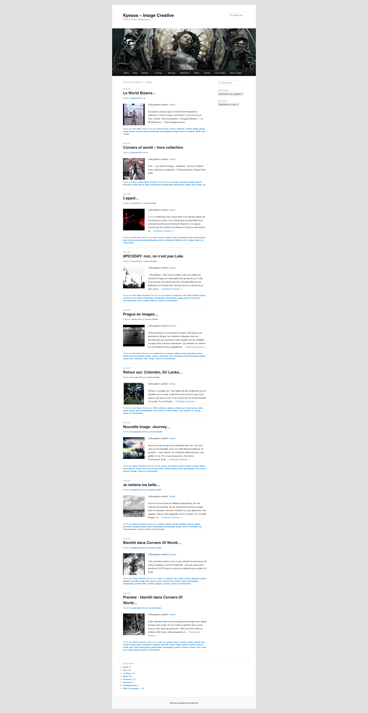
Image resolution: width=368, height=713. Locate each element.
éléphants (196, 578)
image (125, 131)
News (139, 128)
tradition (177, 240)
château (168, 524)
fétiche (202, 466)
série (171, 356)
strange (192, 647)
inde (188, 408)
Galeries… (145, 72)
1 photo (171, 104)
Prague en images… (140, 314)
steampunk (178, 356)
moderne (200, 644)
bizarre (176, 642)
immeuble (191, 353)
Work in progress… (131, 688)
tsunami (187, 410)
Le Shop (140, 182)
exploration (182, 237)
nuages (197, 524)
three (198, 647)
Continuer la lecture (164, 230)
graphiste (127, 581)
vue (204, 184)
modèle (167, 468)
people (132, 410)
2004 (155, 408)
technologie (168, 240)
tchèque (202, 356)
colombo (177, 408)
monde (126, 410)
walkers (153, 300)
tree (124, 649)
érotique (188, 466)
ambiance (162, 408)
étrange (132, 644)
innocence (146, 468)
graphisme (147, 644)
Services (171, 72)
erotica (181, 466)
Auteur (196, 72)
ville (203, 131)
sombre (177, 647)
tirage (125, 358)
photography (179, 184)
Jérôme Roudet (150, 203)
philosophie (152, 240)
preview (187, 298)
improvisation (199, 237)
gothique (182, 524)
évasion (195, 466)
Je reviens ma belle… (141, 484)
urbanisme (138, 358)
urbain (198, 131)
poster (148, 356)
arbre (160, 578)
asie (155, 237)
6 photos (172, 325)
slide (144, 583)
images (195, 295)
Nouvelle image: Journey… (146, 426)
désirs (174, 466)
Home (126, 72)
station (175, 410)
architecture (158, 353)
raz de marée (158, 410)
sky (198, 298)
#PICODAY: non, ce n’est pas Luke (153, 256)
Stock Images (236, 72)
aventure (161, 237)
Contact (207, 72)
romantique (163, 356)
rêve (197, 468)
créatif (180, 578)
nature (159, 581)
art (154, 128)
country (183, 642)
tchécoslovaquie (130, 300)
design (195, 128)
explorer (191, 182)
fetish (125, 468)
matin (200, 408)
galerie (202, 128)
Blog (135, 72)
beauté (170, 353)
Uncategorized (129, 685)
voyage (126, 134)
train (181, 410)
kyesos (132, 131)
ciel (184, 295)
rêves (193, 298)
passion (174, 468)
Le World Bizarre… (139, 92)
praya (185, 526)
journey (154, 468)
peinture (143, 526)
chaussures (177, 295)
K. (145, 98)
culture (168, 237)
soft (200, 526)
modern (192, 644)
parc (135, 298)
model (160, 468)
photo (146, 131)
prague (188, 184)
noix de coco (168, 581)
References (184, 72)
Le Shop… (159, 72)
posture (183, 131)
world (136, 649)
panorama (127, 526)
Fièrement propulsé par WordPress (184, 703)
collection (180, 128)
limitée (126, 356)
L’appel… (131, 198)
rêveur (203, 468)
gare (184, 408)
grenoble (135, 581)
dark (203, 642)
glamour (132, 468)
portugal (175, 131)
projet (160, 240)
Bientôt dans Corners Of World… (152, 542)
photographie (165, 131)
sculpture (191, 131)
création (188, 128)
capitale (177, 353)
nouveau (139, 131)
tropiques (158, 583)
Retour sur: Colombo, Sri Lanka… (153, 372)
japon (125, 240)
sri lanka (168, 410)
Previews (153, 182)
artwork (159, 128)
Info (134, 128)
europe (175, 524)
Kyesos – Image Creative (148, 15)
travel (184, 240)
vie (192, 410)
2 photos (172, 554)
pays (137, 240)
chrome (172, 128)
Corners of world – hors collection (153, 147)
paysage (143, 240)
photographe (154, 131)
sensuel (126, 471)
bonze (166, 128)
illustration (127, 184)
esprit (174, 237)
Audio (125, 667)
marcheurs (127, 298)
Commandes (220, 72)
